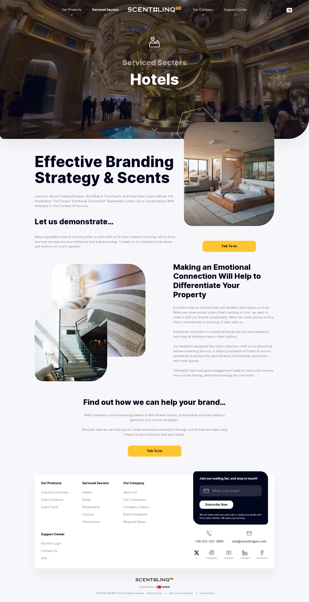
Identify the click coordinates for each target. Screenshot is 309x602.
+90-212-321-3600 (209, 541)
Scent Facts (49, 507)
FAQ (44, 558)
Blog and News (134, 522)
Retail (86, 500)
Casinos (88, 514)
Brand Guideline (135, 514)
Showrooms (91, 522)
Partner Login (51, 543)
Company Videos (136, 507)
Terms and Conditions (181, 593)
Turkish (165, 586)
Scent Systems (52, 500)
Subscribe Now (216, 504)
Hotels (87, 492)
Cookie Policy (207, 593)
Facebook (262, 558)
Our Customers (134, 500)
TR (289, 10)
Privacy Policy (154, 593)
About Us (130, 492)
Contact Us (49, 551)
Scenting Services (54, 492)
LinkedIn (245, 558)
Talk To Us (229, 246)
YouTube (228, 558)
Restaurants (91, 507)
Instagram (211, 558)
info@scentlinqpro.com (249, 541)
